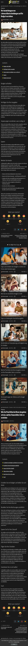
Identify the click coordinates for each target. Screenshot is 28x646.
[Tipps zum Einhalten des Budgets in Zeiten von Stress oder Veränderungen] (14, 256)
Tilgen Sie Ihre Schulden (8, 471)
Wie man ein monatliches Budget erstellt (11, 294)
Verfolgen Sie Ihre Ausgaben (9, 69)
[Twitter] (18, 229)
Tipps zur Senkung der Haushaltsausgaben (12, 318)
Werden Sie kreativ (7, 78)
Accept (14, 644)
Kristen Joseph (6, 19)
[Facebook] (15, 229)
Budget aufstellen (7, 66)
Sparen (5, 75)
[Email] (25, 229)
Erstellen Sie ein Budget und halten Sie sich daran (13, 462)
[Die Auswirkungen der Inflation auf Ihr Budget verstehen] (14, 386)
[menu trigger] (2, 2)
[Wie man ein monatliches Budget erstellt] (14, 283)
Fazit (5, 477)
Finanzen (3, 8)
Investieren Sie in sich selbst (9, 474)
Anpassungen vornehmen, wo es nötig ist (12, 72)
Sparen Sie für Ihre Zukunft (9, 468)
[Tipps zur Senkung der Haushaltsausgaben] (14, 308)
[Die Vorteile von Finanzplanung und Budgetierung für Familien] (14, 332)
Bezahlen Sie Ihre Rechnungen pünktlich (11, 465)
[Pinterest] (22, 229)
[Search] (25, 2)
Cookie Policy (16, 642)
